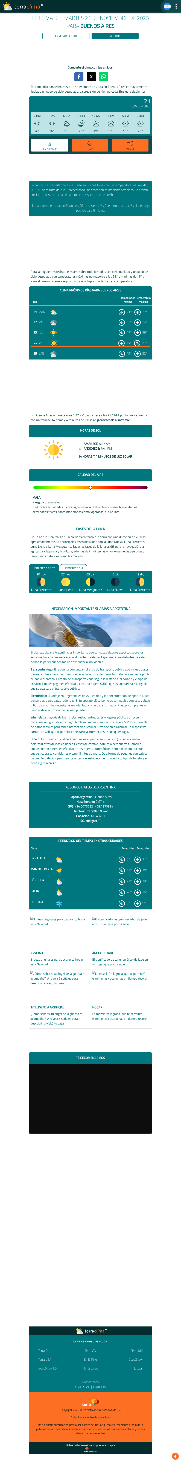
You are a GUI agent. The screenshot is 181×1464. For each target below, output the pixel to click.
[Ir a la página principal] (23, 6)
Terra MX (137, 1350)
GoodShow (136, 1359)
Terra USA (44, 1359)
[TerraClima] (167, 6)
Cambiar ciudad (66, 36)
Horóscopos (90, 1368)
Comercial (82, 1386)
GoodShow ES (47, 1368)
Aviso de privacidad (98, 1417)
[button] (176, 6)
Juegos (138, 1368)
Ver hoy (115, 36)
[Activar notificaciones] (175, 1456)
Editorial (100, 1386)
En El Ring (90, 1359)
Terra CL (43, 1350)
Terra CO (90, 1350)
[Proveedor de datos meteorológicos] (90, 1449)
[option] (49, 146)
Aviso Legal (77, 1417)
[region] (90, 53)
